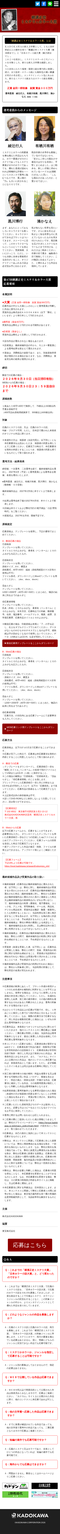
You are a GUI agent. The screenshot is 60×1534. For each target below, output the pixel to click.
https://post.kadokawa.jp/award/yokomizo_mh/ (27, 866)
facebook (44, 4)
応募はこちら (30, 1245)
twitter (37, 4)
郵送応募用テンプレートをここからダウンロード (30, 643)
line (50, 4)
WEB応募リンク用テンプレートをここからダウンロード (30, 729)
